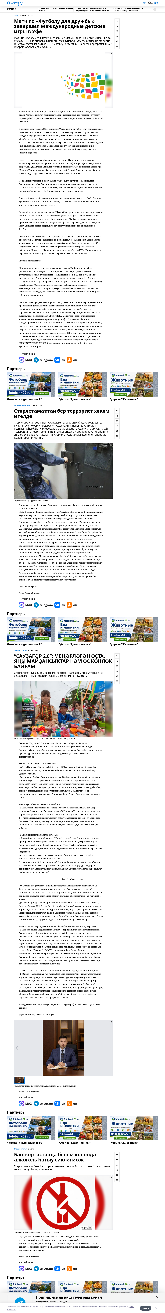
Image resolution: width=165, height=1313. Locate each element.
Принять (145, 1308)
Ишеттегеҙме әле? (22, 405)
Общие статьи (20, 650)
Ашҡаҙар (15, 2)
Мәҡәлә (11, 8)
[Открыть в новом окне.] (25, 360)
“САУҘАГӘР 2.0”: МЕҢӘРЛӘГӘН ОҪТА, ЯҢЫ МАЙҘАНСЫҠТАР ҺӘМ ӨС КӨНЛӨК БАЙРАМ (92, 9)
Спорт (16, 16)
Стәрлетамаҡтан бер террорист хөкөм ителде (56, 9)
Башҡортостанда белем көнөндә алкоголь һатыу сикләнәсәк (128, 9)
